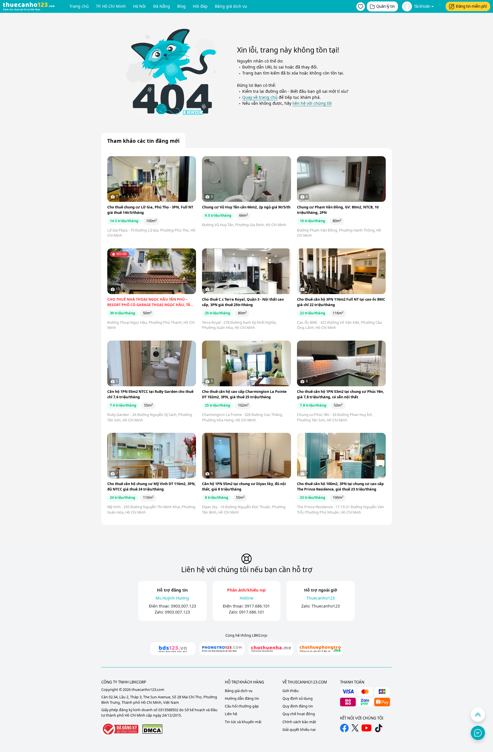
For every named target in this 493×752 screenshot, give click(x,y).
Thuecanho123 (326, 606)
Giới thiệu (290, 690)
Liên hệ (231, 713)
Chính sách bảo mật (299, 721)
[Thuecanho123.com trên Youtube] (366, 728)
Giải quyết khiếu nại (299, 729)
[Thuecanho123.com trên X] (355, 727)
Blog (181, 6)
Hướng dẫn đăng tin (242, 698)
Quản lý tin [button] (385, 6)
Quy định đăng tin (297, 706)
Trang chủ (79, 6)
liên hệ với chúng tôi (312, 103)
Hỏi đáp (200, 6)
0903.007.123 (183, 606)
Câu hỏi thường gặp (242, 706)
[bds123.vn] (172, 648)
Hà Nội (139, 6)
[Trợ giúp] (478, 733)
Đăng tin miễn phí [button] (471, 6)
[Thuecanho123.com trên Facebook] (344, 728)
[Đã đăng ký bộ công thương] (119, 729)
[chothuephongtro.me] (320, 648)
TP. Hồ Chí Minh (111, 6)
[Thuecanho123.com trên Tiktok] (378, 728)
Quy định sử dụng (297, 698)
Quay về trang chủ (260, 97)
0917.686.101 (257, 606)
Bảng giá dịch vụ (231, 6)
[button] (360, 6)
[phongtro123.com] (222, 648)
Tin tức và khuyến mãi (243, 721)
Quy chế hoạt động (298, 713)
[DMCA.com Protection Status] (152, 729)
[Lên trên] (478, 714)
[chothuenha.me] (271, 648)
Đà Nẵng (161, 6)
